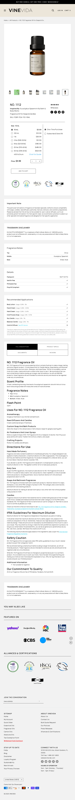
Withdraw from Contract (13, 741)
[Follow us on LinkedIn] (57, 761)
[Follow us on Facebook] (42, 761)
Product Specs (52, 347)
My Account (8, 719)
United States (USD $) (12, 779)
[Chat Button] (71, 638)
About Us (44, 716)
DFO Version (24, 325)
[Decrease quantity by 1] (32, 161)
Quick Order (8, 722)
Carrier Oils (8, 732)
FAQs (6, 750)
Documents (22, 352)
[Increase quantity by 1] (40, 161)
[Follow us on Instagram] (49, 761)
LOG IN (60, 10)
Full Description (22, 347)
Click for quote (35, 154)
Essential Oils (9, 726)
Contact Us (45, 719)
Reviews (53, 352)
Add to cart (23, 171)
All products (14, 20)
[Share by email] (63, 112)
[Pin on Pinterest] (55, 112)
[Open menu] (5, 10)
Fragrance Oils (9, 729)
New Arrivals (8, 765)
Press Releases (46, 729)
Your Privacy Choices (12, 769)
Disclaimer (8, 756)
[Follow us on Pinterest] (53, 761)
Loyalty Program (10, 759)
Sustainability (9, 762)
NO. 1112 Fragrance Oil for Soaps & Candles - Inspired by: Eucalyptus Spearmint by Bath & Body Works (37, 508)
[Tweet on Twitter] (59, 112)
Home (6, 20)
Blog (5, 753)
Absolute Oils (9, 735)
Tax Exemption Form (11, 738)
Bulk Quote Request (48, 722)
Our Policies (45, 726)
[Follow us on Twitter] (46, 761)
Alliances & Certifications (50, 732)
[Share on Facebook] (51, 112)
